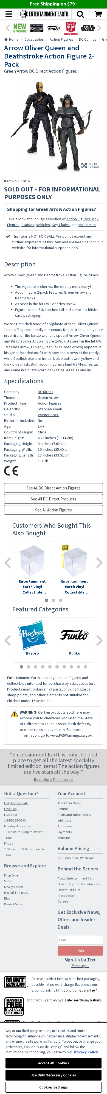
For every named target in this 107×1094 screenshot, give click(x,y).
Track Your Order (69, 803)
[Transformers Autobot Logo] (71, 28)
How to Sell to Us (69, 890)
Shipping (64, 838)
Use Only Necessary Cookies (53, 1075)
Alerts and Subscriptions (74, 814)
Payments (65, 832)
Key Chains (61, 224)
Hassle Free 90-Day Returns (82, 1000)
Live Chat (10, 814)
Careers (63, 901)
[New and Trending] (20, 28)
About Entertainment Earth (76, 878)
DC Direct (45, 391)
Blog (7, 898)
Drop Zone (11, 875)
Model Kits (87, 224)
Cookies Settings (53, 1087)
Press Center (66, 895)
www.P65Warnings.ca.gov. (71, 735)
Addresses (65, 826)
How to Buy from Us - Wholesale (79, 884)
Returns (63, 809)
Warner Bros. (48, 414)
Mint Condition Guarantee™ (76, 990)
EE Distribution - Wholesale (76, 858)
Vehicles (43, 224)
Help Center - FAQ (16, 803)
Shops (8, 881)
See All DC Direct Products (53, 499)
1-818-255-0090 (15, 820)
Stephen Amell (50, 409)
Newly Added (13, 887)
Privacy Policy (86, 1052)
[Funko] (54, 28)
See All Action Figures (53, 510)
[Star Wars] (88, 28)
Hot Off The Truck (16, 892)
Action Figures (78, 218)
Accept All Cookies (53, 1063)
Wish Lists (64, 820)
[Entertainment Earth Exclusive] (37, 28)
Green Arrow (48, 397)
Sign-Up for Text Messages (80, 962)
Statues (27, 224)
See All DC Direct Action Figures (53, 488)
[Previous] (7, 27)
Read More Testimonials (53, 779)
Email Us (10, 809)
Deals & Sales (13, 904)
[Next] (99, 27)
